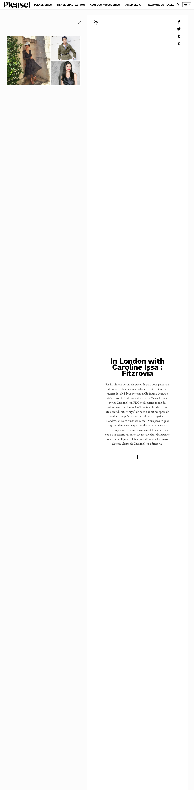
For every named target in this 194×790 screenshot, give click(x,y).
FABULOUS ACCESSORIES (104, 4)
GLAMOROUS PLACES (161, 4)
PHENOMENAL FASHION (70, 4)
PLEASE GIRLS (43, 4)
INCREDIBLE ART (134, 4)
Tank (142, 407)
